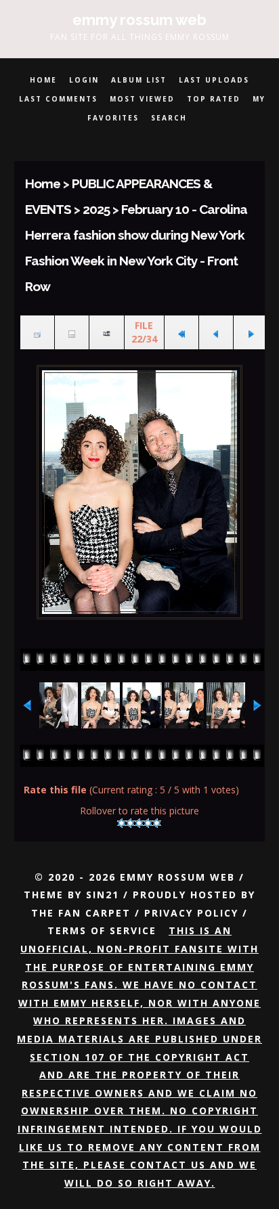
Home (43, 80)
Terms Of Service (101, 930)
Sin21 (102, 894)
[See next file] (250, 333)
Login (84, 80)
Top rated (213, 99)
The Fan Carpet (81, 912)
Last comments (58, 99)
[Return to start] (181, 333)
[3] (139, 823)
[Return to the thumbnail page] (37, 333)
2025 (96, 209)
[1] (121, 823)
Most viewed (142, 99)
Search (169, 118)
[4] (148, 823)
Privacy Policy (191, 912)
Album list (139, 80)
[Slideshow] (106, 333)
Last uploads (214, 80)
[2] (130, 823)
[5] (156, 823)
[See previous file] (216, 333)
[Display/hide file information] (72, 333)
